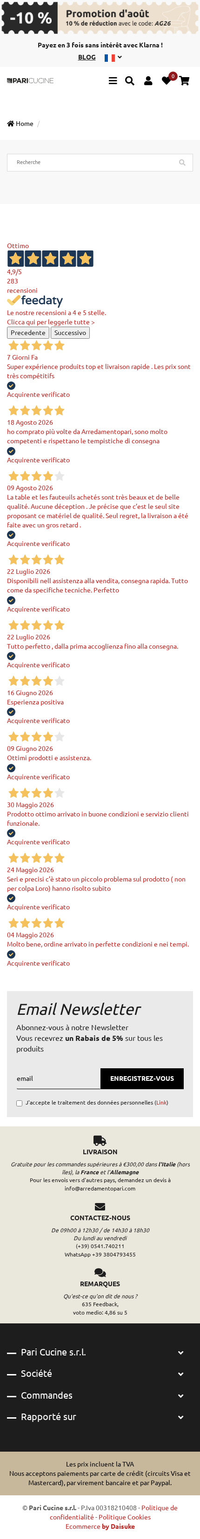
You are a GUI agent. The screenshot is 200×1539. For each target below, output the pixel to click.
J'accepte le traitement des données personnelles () (97, 1102)
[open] (180, 1353)
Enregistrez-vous (142, 1078)
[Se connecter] (148, 82)
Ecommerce (100, 1526)
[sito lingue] (113, 57)
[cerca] (129, 82)
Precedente (28, 332)
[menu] (113, 82)
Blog (87, 57)
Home (23, 123)
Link (161, 1102)
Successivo (70, 332)
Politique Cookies (125, 1517)
